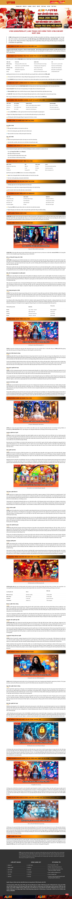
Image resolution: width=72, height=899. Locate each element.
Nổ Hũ (38, 6)
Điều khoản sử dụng (27, 882)
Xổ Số (48, 6)
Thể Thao (43, 6)
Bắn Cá (24, 6)
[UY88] (10, 2)
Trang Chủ (19, 6)
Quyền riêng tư (10, 882)
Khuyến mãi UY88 (42, 882)
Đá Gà (34, 6)
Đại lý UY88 (34, 882)
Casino (29, 6)
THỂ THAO (53, 6)
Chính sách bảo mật (18, 882)
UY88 (10, 37)
